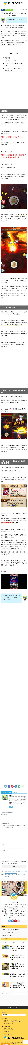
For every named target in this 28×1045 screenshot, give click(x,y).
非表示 (16, 53)
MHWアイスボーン (8, 935)
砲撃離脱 (7, 58)
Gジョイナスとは (11, 1007)
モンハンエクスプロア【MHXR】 (12, 932)
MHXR (3, 812)
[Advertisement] (14, 91)
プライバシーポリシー (9, 1029)
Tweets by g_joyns (7, 1034)
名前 (3, 844)
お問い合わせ (17, 1007)
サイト (3, 856)
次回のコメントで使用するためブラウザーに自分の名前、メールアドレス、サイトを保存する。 (14, 862)
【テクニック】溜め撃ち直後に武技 (13, 64)
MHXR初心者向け (9, 812)
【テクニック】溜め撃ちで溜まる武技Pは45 (13, 69)
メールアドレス (5, 850)
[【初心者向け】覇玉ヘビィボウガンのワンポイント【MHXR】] (15, 786)
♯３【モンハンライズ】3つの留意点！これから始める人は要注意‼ (17, 948)
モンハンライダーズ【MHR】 (11, 930)
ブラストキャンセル (10, 60)
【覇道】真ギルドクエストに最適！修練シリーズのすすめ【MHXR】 (17, 966)
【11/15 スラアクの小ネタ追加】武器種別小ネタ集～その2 (17, 957)
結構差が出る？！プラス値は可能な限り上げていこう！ (17, 976)
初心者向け (4, 814)
